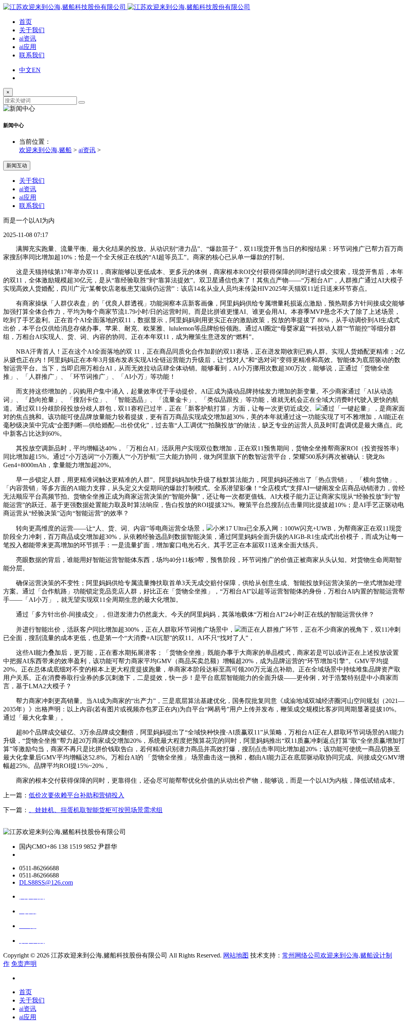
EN (36, 70)
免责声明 (24, 963)
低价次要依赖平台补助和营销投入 (76, 795)
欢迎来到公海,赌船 (45, 150)
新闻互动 (16, 165)
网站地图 (236, 955)
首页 (25, 21)
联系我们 (32, 55)
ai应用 (27, 46)
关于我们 (32, 30)
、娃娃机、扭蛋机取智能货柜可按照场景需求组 (96, 810)
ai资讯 (27, 38)
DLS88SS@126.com (46, 882)
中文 (25, 70)
